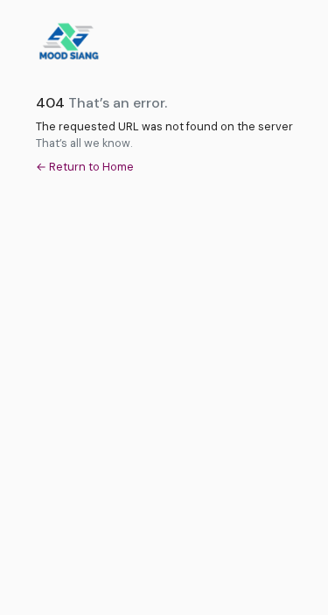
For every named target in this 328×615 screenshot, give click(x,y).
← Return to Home (85, 166)
